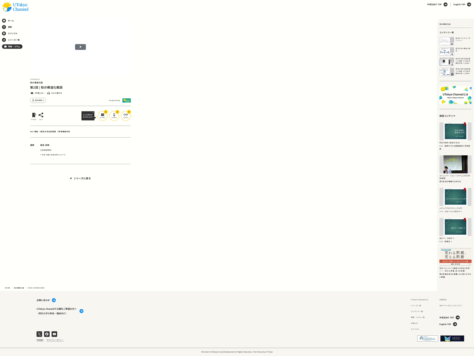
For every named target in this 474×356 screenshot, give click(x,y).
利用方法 (442, 299)
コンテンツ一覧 (417, 311)
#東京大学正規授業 (48, 131)
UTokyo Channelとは (419, 299)
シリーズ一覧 (416, 305)
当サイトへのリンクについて (450, 305)
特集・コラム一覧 (418, 317)
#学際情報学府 (63, 131)
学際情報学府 (35, 79)
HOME (7, 288)
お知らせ (414, 323)
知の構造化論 (36, 82)
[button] (103, 116)
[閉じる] (93, 112)
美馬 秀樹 (44, 144)
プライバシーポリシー (55, 340)
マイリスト (415, 329)
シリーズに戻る (82, 178)
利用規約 (40, 340)
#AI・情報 (34, 131)
